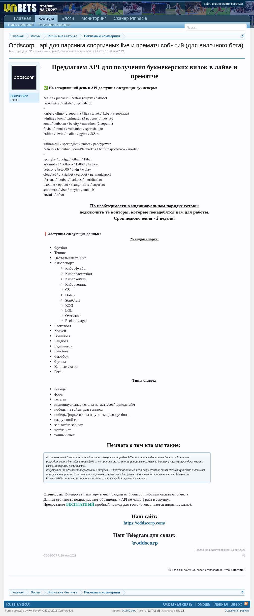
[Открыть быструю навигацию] (242, 36)
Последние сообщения (54, 25)
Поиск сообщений (20, 25)
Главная (22, 18)
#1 (243, 555)
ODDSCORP (99, 51)
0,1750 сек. (129, 610)
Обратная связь (177, 604)
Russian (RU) (18, 604)
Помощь (202, 604)
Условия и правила (237, 610)
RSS (246, 603)
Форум (46, 18)
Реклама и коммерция (44, 51)
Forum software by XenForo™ (39, 610)
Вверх (236, 604)
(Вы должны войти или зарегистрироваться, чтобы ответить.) (206, 569)
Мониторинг (93, 18)
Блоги (68, 18)
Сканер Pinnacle (130, 18)
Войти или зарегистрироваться (223, 3)
